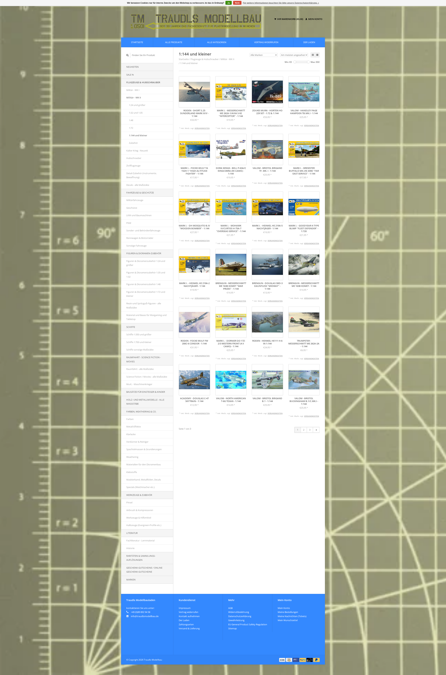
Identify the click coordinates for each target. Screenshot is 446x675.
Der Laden (309, 42)
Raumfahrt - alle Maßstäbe (140, 369)
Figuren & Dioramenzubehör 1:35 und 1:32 (145, 274)
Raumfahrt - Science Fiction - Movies (143, 359)
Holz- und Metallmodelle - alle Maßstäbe (145, 401)
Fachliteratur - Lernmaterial (140, 540)
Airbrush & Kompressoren (139, 510)
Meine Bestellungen (288, 612)
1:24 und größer (137, 105)
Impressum (185, 608)
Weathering (132, 456)
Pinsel (129, 502)
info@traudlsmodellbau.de (145, 616)
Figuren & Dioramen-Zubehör (143, 253)
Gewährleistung (236, 620)
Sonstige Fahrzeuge (136, 245)
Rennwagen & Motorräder (139, 238)
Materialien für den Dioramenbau (143, 464)
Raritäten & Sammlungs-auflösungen (140, 557)
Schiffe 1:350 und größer (138, 334)
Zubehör (133, 142)
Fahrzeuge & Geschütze (140, 192)
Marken (131, 579)
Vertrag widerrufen (266, 42)
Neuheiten (132, 66)
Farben (130, 419)
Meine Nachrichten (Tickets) (292, 616)
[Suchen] (127, 55)
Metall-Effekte (133, 426)
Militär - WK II (133, 97)
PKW (128, 223)
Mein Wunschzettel (288, 620)
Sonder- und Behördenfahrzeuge (143, 230)
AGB (230, 608)
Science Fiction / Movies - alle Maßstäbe (146, 376)
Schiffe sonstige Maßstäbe (139, 349)
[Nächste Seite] (316, 430)
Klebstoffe (131, 472)
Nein (237, 3)
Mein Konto (315, 19)
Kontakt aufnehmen (189, 616)
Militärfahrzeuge (134, 200)
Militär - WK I (132, 90)
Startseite (137, 42)
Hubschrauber (133, 158)
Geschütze (131, 207)
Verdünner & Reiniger (137, 441)
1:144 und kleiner (138, 135)
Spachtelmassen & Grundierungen (144, 449)
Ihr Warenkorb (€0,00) (290, 19)
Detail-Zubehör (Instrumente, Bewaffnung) (141, 175)
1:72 (131, 127)
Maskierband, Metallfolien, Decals (143, 479)
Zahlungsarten (186, 624)
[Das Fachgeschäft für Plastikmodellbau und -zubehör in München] (198, 19)
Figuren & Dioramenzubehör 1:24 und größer (145, 263)
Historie (130, 548)
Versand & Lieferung (189, 628)
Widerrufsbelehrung (238, 612)
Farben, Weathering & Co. (141, 411)
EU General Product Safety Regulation (247, 624)
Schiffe (130, 327)
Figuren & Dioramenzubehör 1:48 (143, 284)
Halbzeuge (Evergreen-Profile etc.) (143, 525)
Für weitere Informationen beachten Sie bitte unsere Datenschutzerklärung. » (281, 3)
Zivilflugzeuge (133, 165)
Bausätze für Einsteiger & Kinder (145, 391)
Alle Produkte (173, 42)
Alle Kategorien (216, 42)
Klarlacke (131, 434)
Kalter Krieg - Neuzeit (137, 150)
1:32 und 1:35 (136, 112)
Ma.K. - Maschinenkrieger (139, 384)
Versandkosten (202, 128)
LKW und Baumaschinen (139, 215)
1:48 (131, 120)
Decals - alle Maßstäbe (137, 185)
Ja (228, 3)
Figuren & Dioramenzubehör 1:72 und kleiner (145, 293)
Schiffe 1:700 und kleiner (138, 342)
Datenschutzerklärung (239, 616)
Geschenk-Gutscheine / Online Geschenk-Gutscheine (144, 569)
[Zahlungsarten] (282, 659)
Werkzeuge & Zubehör (139, 495)
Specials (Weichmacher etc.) (140, 487)
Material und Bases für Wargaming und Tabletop (146, 317)
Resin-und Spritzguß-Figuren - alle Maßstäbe (143, 305)
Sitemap (232, 628)
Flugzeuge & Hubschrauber (143, 82)
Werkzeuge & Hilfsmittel (138, 517)
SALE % (130, 74)
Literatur (132, 533)
